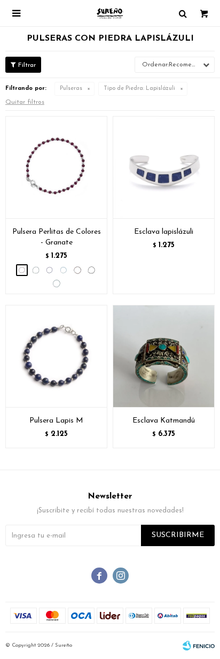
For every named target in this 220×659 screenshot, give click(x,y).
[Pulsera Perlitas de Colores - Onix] (91, 270)
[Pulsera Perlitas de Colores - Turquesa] (63, 270)
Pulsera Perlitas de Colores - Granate (56, 237)
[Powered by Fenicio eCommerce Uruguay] (199, 646)
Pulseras (71, 88)
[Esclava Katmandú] (164, 356)
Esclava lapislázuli (163, 232)
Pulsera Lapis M (56, 421)
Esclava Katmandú (163, 421)
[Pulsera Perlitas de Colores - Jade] (35, 270)
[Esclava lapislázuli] (164, 167)
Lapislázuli (139, 88)
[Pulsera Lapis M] (56, 356)
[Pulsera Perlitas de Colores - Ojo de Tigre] (77, 270)
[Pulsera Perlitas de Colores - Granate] (56, 167)
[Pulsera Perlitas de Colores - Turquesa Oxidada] (56, 283)
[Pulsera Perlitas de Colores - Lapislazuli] (49, 270)
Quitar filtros (24, 102)
